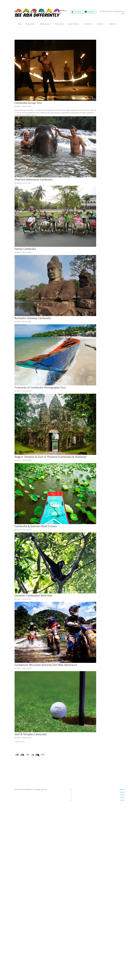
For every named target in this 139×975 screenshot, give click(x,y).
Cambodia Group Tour (28, 103)
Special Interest (73, 24)
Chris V (19, 391)
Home (20, 24)
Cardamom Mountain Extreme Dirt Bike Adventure (46, 665)
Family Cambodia (25, 249)
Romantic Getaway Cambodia (33, 318)
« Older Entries (20, 742)
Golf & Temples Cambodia (31, 734)
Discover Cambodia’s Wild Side (33, 595)
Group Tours (59, 24)
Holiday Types (44, 24)
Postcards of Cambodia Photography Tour (40, 387)
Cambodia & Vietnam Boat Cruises (36, 526)
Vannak (19, 183)
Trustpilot (77, 12)
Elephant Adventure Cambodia (33, 179)
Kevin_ (19, 106)
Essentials (87, 24)
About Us (100, 24)
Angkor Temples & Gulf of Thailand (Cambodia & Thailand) (50, 457)
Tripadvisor (91, 12)
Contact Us (112, 24)
